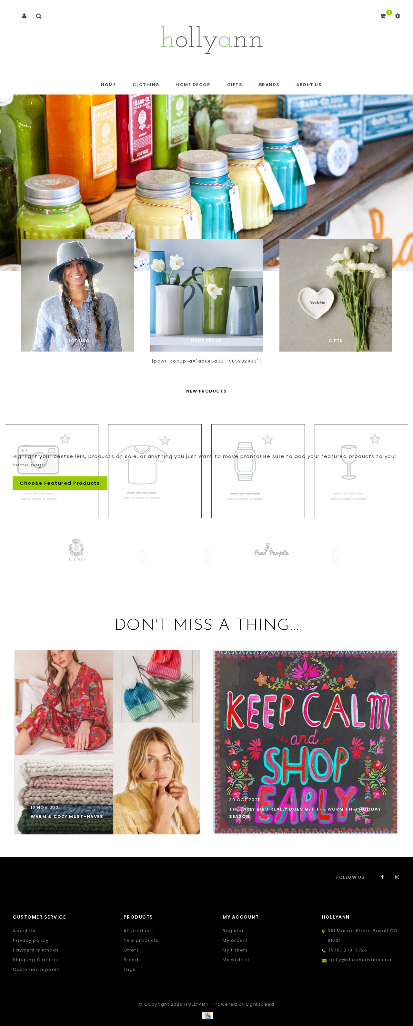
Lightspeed (260, 1004)
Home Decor (193, 85)
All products (139, 931)
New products (141, 940)
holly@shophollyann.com (361, 960)
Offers (131, 950)
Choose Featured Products (60, 483)
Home (108, 85)
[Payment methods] (206, 1015)
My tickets (235, 950)
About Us (309, 85)
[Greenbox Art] (306, 556)
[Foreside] (177, 556)
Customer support (36, 969)
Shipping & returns (36, 960)
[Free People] (241, 550)
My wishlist (236, 960)
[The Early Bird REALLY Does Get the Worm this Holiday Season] (305, 742)
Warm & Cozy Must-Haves (67, 816)
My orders (235, 940)
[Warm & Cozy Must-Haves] (107, 742)
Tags (130, 969)
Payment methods (36, 950)
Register (233, 931)
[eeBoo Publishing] (112, 556)
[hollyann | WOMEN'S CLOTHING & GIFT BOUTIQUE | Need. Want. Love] (211, 38)
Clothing (146, 85)
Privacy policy (30, 940)
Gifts (235, 85)
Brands (269, 85)
